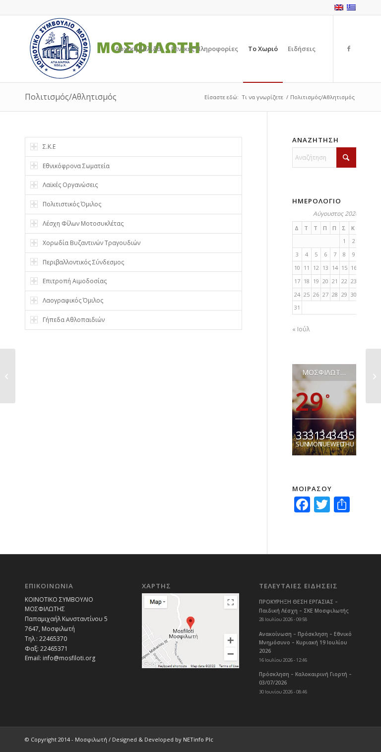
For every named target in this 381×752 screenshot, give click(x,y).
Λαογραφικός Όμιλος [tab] (73, 300)
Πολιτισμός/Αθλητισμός (71, 96)
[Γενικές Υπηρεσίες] (373, 376)
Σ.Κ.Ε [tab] (49, 146)
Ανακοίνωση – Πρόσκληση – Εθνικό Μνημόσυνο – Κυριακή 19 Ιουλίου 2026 (305, 642)
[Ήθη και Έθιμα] (7, 376)
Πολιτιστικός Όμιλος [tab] (72, 204)
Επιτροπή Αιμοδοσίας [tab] (75, 281)
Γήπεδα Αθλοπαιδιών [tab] (74, 319)
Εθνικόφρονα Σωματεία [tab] (76, 166)
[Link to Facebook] (348, 48)
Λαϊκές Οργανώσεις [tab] (70, 185)
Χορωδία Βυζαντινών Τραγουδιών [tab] (91, 243)
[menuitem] (138, 48)
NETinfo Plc (198, 739)
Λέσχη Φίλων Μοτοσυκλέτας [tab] (83, 223)
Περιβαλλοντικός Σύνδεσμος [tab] (83, 262)
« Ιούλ (301, 329)
